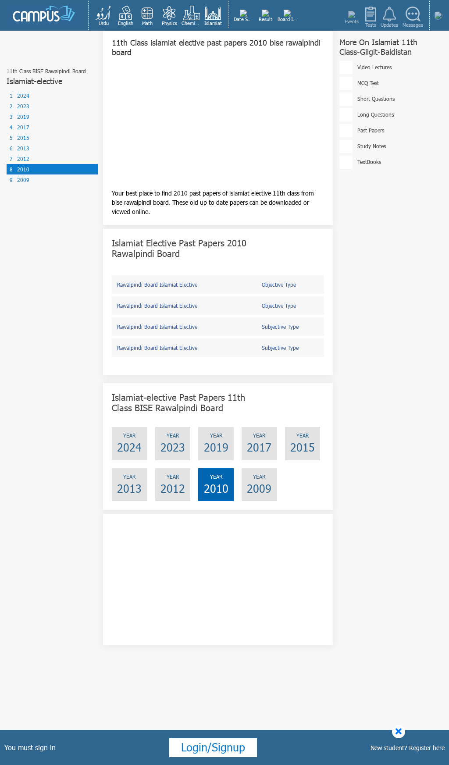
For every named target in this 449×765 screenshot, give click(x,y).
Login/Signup (213, 747)
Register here (427, 747)
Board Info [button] (288, 19)
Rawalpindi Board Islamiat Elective (157, 284)
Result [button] (265, 19)
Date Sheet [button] (244, 19)
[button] (103, 15)
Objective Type (279, 284)
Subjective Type (280, 327)
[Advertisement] (218, 127)
